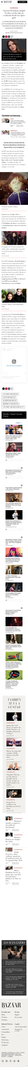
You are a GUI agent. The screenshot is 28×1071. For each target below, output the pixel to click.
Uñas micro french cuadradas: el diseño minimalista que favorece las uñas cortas (15, 963)
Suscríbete (22, 2)
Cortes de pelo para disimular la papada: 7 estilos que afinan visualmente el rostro (15, 978)
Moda (12, 119)
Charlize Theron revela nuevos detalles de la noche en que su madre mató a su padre (12, 779)
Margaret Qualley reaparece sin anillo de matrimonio (13, 824)
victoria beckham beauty (13, 407)
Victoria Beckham (10, 394)
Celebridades (14, 7)
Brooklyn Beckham (10, 404)
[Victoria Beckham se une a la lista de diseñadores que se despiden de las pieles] (5, 132)
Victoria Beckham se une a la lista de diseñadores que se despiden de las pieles (17, 134)
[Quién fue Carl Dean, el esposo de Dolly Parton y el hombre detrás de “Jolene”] (14, 716)
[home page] (8, 2)
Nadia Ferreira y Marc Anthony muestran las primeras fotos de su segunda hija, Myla (14, 856)
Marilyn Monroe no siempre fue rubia (13, 839)
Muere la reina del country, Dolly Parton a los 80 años (13, 754)
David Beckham (9, 397)
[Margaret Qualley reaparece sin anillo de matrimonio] (9, 818)
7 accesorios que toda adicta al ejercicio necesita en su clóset (14, 992)
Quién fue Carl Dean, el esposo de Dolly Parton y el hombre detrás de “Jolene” (13, 729)
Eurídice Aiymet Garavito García (14, 32)
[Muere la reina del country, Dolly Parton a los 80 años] (14, 742)
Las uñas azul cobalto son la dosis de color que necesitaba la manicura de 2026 (14, 986)
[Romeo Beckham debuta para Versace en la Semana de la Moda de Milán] (5, 120)
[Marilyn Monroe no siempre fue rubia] (9, 835)
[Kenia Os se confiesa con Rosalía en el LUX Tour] (14, 793)
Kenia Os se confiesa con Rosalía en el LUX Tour (13, 805)
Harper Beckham (9, 400)
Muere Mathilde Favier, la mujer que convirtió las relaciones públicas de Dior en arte (13, 875)
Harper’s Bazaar (22, 137)
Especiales (13, 130)
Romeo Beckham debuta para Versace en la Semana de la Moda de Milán (17, 122)
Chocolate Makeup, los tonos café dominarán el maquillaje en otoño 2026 (15, 970)
